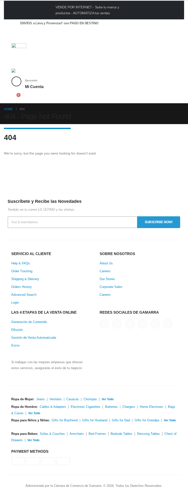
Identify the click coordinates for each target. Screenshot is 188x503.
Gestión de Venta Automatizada (33, 337)
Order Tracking (21, 271)
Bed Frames (97, 434)
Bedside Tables (121, 434)
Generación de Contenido (29, 322)
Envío (15, 345)
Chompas (90, 399)
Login (15, 302)
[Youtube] (40, 37)
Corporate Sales (111, 287)
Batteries (111, 407)
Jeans (40, 399)
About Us (106, 263)
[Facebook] (15, 37)
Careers (105, 271)
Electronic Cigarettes (85, 407)
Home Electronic (151, 407)
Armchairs (77, 434)
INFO (154, 10)
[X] (23, 37)
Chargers (128, 407)
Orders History (21, 287)
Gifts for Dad (121, 420)
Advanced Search (23, 295)
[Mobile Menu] (17, 62)
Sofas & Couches (52, 434)
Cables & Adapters (53, 407)
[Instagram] (49, 37)
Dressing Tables (148, 434)
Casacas (72, 399)
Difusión (17, 330)
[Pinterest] (32, 37)
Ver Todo (108, 399)
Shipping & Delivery (25, 279)
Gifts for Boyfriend (65, 420)
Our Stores (107, 279)
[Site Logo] (25, 73)
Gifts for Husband (94, 420)
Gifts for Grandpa (147, 420)
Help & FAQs (20, 263)
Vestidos (55, 399)
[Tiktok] (57, 37)
